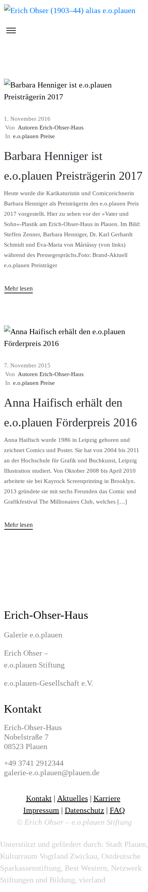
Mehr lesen (18, 288)
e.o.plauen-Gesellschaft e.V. (48, 683)
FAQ (117, 810)
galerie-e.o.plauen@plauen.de (51, 772)
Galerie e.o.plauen (33, 634)
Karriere (107, 798)
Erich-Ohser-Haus (46, 615)
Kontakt (22, 708)
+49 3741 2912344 (34, 763)
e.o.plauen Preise (34, 136)
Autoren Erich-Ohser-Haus (51, 127)
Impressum (41, 810)
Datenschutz (84, 810)
